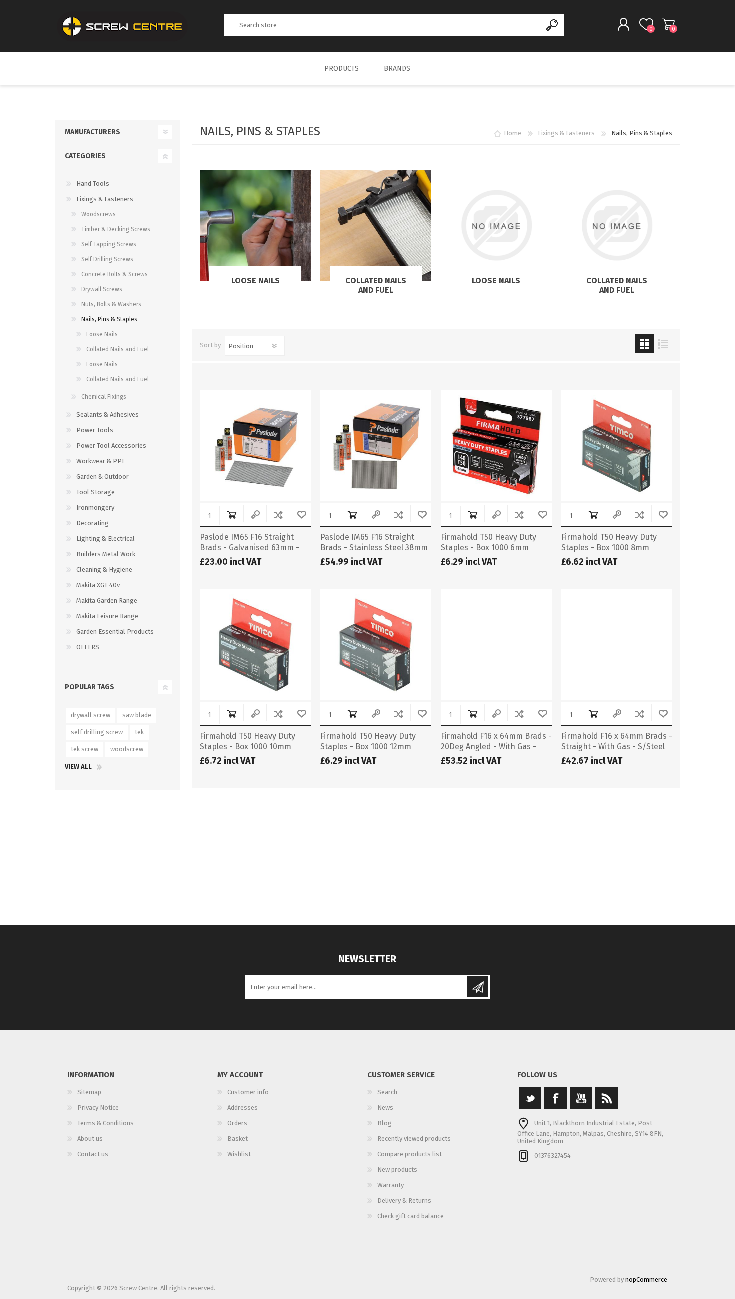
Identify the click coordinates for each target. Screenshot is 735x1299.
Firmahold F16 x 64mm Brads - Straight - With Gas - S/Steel (617, 741)
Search (553, 25)
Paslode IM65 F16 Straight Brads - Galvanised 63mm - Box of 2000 (250, 547)
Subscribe (478, 986)
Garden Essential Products (115, 631)
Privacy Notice (98, 1107)
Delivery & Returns (405, 1200)
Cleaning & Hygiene (104, 569)
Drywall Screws (102, 289)
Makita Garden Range (107, 600)
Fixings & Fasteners (105, 199)
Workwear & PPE (101, 461)
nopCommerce (647, 1279)
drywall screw (90, 715)
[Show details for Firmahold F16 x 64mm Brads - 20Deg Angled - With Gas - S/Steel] (496, 644)
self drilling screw (97, 732)
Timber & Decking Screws (116, 229)
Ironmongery (95, 507)
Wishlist (239, 1154)
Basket (669, 24)
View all (78, 766)
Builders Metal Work (106, 554)
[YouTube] (581, 1098)
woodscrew (127, 749)
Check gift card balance (411, 1216)
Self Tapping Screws (109, 244)
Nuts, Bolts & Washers (112, 304)
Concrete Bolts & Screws (115, 274)
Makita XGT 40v (98, 585)
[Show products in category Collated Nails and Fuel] (376, 225)
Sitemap (90, 1092)
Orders (238, 1123)
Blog (385, 1123)
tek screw (84, 749)
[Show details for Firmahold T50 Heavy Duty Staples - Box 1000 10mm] (255, 644)
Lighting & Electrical (105, 538)
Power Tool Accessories (111, 445)
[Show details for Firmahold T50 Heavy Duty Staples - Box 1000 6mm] (496, 445)
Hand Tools (93, 183)
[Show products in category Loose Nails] (255, 225)
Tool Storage (95, 492)
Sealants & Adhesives (107, 414)
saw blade (137, 715)
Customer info (248, 1092)
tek (139, 732)
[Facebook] (555, 1098)
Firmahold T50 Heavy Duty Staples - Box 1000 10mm (248, 741)
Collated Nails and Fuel (376, 285)
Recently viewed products (414, 1138)
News (386, 1107)
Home (513, 133)
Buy (232, 514)
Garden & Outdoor (102, 476)
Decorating (92, 523)
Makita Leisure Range (107, 616)
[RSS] (607, 1098)
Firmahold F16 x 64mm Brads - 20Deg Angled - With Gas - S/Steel (496, 746)
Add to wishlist (302, 514)
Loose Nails (256, 280)
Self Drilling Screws (108, 259)
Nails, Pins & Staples (110, 319)
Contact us (93, 1154)
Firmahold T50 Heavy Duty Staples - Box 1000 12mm (368, 741)
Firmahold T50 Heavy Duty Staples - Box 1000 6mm (488, 542)
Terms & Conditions (106, 1123)
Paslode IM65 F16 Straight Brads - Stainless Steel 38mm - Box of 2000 (374, 547)
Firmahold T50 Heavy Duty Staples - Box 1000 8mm (609, 542)
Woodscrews (99, 214)
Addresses (243, 1107)
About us (90, 1138)
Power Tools (95, 430)
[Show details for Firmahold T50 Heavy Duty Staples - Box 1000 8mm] (617, 445)
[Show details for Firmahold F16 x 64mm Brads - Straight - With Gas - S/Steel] (617, 644)
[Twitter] (530, 1098)
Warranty (391, 1185)
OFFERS (88, 647)
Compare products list (410, 1154)
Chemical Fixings (104, 396)
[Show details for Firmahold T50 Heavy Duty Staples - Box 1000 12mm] (376, 644)
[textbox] (383, 25)
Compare (278, 514)
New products (398, 1169)
